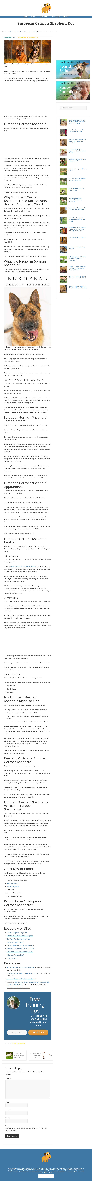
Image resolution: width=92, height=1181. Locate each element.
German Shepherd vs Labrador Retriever (20, 945)
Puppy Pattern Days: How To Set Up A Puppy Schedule (77, 208)
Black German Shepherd (15, 942)
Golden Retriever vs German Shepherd (20, 936)
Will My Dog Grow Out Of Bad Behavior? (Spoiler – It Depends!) (77, 258)
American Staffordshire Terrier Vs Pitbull (20, 949)
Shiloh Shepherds (13, 886)
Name (8, 1102)
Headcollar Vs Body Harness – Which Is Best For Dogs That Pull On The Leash (77, 229)
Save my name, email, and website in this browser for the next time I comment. (26, 1129)
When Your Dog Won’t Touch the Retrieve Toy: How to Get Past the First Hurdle (77, 121)
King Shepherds (12, 883)
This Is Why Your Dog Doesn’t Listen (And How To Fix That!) (77, 277)
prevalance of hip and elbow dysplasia (24, 566)
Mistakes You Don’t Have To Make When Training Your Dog (77, 287)
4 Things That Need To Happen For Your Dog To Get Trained (77, 151)
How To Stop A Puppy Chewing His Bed (20, 952)
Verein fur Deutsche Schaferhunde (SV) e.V (21, 979)
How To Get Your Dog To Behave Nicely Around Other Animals (77, 219)
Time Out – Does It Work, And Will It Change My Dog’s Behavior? (77, 141)
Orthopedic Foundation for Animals (18, 988)
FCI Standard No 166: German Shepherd (20, 967)
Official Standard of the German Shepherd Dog (22, 973)
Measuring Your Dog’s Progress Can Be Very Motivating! (75, 199)
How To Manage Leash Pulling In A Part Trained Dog (77, 179)
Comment (9, 1078)
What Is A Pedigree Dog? (15, 955)
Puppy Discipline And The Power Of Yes (76, 189)
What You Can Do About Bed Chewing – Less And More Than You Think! (77, 268)
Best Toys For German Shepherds (18, 939)
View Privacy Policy (46, 1176)
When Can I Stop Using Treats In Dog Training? (77, 160)
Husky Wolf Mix (12, 958)
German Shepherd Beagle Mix (17, 933)
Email (7, 1110)
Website (8, 1118)
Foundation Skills (70, 68)
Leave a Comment (32, 37)
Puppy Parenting (68, 89)
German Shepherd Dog (18, 1043)
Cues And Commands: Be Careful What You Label (76, 130)
